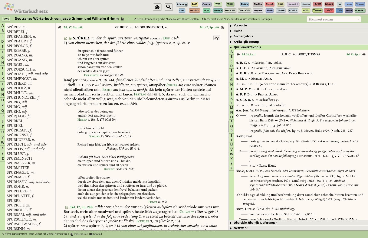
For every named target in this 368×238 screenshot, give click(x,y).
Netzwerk (240, 228)
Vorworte (240, 25)
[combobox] (334, 19)
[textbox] (334, 19)
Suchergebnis (243, 36)
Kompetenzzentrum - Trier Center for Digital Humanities (36, 234)
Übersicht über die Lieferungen (255, 223)
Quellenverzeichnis (247, 47)
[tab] (298, 25)
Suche (238, 31)
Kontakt (97, 234)
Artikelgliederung (246, 42)
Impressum (79, 234)
